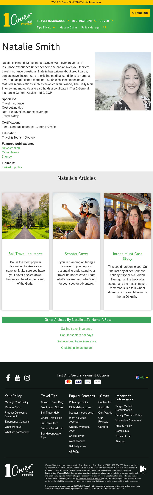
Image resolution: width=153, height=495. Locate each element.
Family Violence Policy (128, 415)
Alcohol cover (77, 441)
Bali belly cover (78, 446)
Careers (103, 427)
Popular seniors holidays (76, 335)
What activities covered (77, 419)
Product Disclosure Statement (16, 414)
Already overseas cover (79, 428)
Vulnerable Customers (128, 420)
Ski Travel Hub (49, 423)
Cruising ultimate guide (76, 347)
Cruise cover (76, 436)
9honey (7, 156)
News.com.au (11, 148)
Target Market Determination (123, 408)
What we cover (13, 427)
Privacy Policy (123, 425)
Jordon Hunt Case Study (127, 256)
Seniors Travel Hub (52, 428)
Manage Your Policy (16, 402)
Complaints (122, 431)
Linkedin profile (12, 167)
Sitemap (120, 441)
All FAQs (74, 451)
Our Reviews (103, 419)
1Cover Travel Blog (52, 402)
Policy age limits (78, 402)
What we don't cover (17, 432)
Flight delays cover (80, 407)
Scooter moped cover (81, 412)
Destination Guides (52, 407)
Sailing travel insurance (76, 328)
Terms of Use (123, 436)
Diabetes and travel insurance (76, 341)
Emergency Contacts (17, 421)
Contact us (140, 12)
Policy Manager (90, 27)
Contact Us (104, 402)
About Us (103, 407)
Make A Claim (68, 27)
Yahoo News (11, 152)
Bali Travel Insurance (25, 254)
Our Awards (105, 412)
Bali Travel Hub (50, 412)
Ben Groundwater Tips (51, 435)
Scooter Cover (76, 254)
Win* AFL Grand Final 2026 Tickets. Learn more (76, 2)
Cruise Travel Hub (51, 418)
